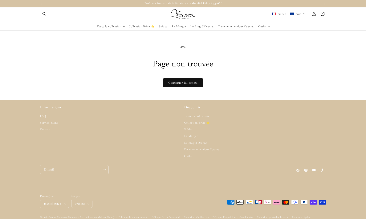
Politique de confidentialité (166, 217)
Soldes (188, 129)
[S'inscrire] (104, 169)
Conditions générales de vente (272, 217)
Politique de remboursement (133, 217)
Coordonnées (246, 217)
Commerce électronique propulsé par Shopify (91, 217)
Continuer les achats (183, 82)
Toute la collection (196, 116)
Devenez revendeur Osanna (201, 149)
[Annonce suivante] (324, 3)
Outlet (188, 156)
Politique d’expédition (224, 217)
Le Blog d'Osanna (195, 142)
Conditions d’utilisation (196, 217)
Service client (49, 122)
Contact (45, 129)
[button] (44, 14)
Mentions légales (301, 217)
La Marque (191, 136)
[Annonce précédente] (41, 3)
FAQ (43, 116)
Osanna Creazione (57, 217)
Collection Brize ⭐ (197, 122)
